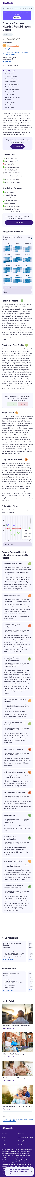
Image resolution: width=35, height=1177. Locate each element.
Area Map (8, 99)
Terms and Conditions (25, 1137)
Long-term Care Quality (12, 89)
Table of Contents (9, 71)
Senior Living (10, 8)
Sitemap (20, 1144)
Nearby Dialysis (9, 105)
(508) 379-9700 (7, 62)
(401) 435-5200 (8, 990)
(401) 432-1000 (8, 960)
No (24, 404)
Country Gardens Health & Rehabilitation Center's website (17, 53)
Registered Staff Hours (12, 79)
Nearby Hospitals (10, 102)
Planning (21, 1134)
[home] (8, 3)
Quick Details (9, 73)
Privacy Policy (22, 1141)
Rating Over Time (10, 92)
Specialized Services (11, 76)
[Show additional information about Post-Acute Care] (22, 176)
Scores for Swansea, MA (12, 97)
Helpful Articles (9, 107)
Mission (4, 1137)
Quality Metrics (9, 94)
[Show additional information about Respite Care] (19, 179)
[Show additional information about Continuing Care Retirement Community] (13, 164)
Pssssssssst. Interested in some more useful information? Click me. (19, 1171)
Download (16, 17)
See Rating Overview (9, 49)
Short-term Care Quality (12, 84)
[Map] (17, 924)
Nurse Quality (9, 86)
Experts (4, 1144)
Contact (4, 1134)
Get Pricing (16, 146)
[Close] (31, 1171)
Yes (13, 404)
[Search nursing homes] (28, 3)
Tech (3, 1141)
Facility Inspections (10, 81)
